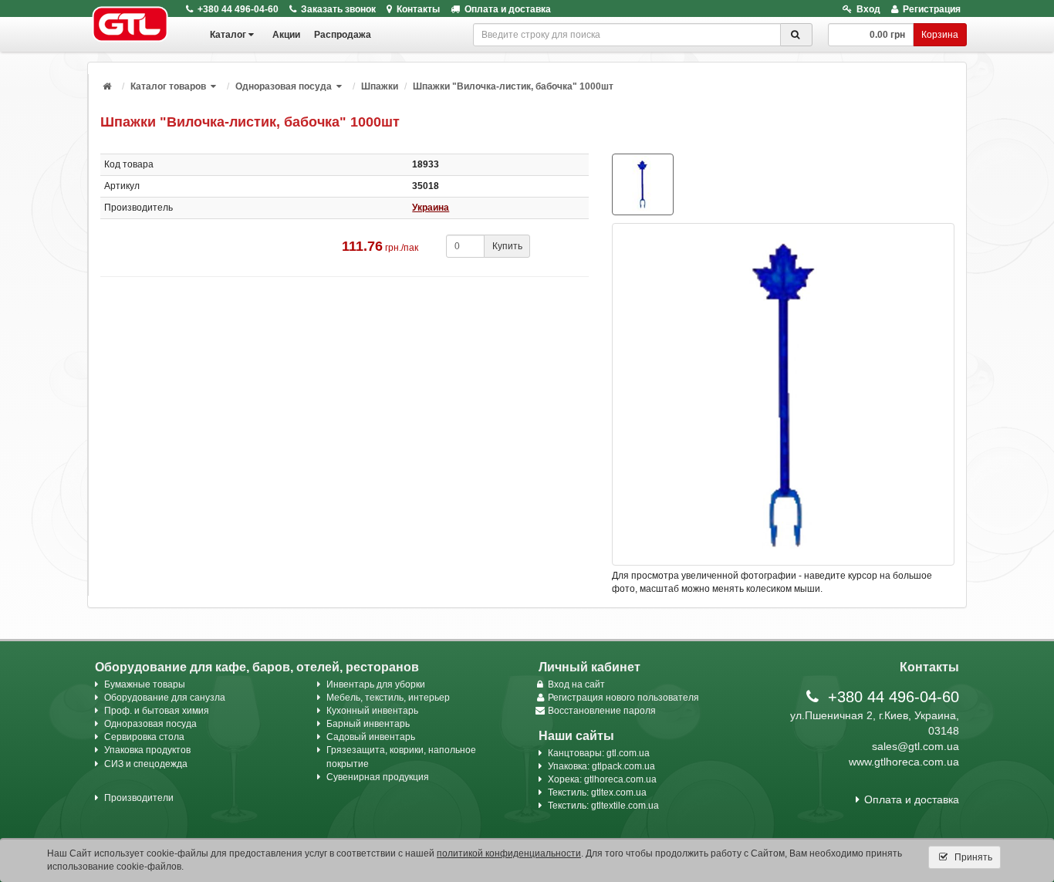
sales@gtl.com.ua (915, 746)
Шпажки (379, 86)
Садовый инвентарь (370, 737)
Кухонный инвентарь (372, 710)
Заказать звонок (338, 9)
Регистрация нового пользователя (623, 697)
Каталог (228, 34)
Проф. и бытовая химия (156, 710)
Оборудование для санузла (164, 697)
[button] (214, 86)
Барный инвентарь (368, 723)
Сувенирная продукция (377, 777)
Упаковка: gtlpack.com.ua (601, 766)
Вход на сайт (576, 684)
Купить (507, 246)
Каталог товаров (168, 86)
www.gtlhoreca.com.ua (904, 761)
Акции (286, 34)
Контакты (418, 9)
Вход (868, 9)
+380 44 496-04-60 (238, 9)
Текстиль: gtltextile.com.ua (603, 805)
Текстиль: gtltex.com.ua (597, 792)
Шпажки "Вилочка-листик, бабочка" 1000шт (513, 86)
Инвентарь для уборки (375, 684)
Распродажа (342, 34)
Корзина (939, 34)
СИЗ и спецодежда (145, 764)
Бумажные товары (144, 684)
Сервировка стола (144, 737)
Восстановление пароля (602, 710)
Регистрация (932, 9)
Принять (972, 857)
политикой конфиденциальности (509, 853)
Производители (139, 797)
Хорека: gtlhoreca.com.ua (602, 779)
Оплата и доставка (508, 9)
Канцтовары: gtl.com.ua (599, 753)
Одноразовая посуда (283, 86)
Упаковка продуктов (147, 750)
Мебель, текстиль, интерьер (388, 697)
